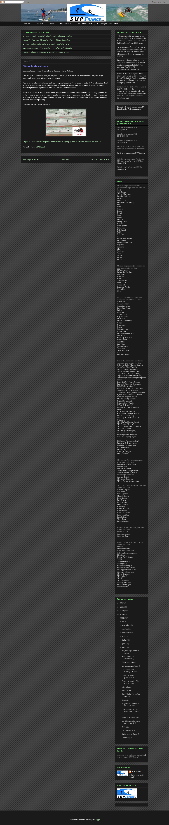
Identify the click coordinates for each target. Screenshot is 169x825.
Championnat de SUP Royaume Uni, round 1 (130, 711)
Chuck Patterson (123, 496)
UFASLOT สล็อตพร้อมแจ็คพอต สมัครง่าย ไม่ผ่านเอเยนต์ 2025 (46, 52)
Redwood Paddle (123, 287)
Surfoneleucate (122, 346)
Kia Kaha (120, 276)
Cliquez (26, 142)
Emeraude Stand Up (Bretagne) (129, 384)
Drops (119, 211)
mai (124, 647)
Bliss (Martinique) (124, 468)
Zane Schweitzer (123, 521)
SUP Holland (122, 576)
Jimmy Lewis (122, 222)
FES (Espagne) (122, 454)
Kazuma (120, 224)
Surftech (120, 253)
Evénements (65, 24)
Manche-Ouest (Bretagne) (126, 399)
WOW (119, 257)
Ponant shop (121, 331)
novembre (126, 625)
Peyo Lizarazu (127, 691)
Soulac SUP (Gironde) (125, 416)
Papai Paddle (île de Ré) (126, 412)
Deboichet (121, 274)
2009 (122, 614)
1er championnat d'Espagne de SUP (129, 671)
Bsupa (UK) (121, 449)
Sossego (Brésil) (123, 477)
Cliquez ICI (121, 163)
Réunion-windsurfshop (125, 333)
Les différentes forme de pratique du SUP (131, 722)
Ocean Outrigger (123, 329)
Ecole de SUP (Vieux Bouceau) (128, 382)
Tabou (119, 255)
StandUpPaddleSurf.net (126, 568)
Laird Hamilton (123, 515)
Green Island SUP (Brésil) (127, 473)
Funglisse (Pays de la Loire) (127, 397)
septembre (126, 633)
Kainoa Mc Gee (123, 509)
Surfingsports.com (124, 582)
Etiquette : (126, 700)
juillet (124, 640)
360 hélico (126, 727)
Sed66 (119, 559)
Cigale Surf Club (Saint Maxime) (129, 376)
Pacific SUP (121, 283)
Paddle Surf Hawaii (124, 238)
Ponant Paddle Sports (125, 557)
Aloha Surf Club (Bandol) (127, 367)
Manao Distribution (124, 321)
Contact (39, 24)
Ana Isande (121, 492)
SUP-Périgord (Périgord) (126, 430)
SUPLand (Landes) (124, 428)
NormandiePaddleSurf (125, 551)
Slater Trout (121, 519)
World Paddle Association (126, 445)
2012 (122, 603)
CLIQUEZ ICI (122, 130)
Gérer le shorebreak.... (37, 66)
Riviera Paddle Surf (124, 243)
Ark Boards (121, 192)
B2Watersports (122, 270)
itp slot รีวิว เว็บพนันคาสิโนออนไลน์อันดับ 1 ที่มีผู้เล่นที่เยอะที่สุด (46, 40)
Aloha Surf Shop (123, 306)
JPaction (120, 547)
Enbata (119, 310)
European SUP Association (127, 443)
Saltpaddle (121, 289)
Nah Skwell (121, 230)
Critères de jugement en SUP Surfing (131, 153)
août (124, 636)
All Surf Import (123, 304)
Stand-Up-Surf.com (124, 338)
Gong (119, 215)
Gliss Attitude (122, 314)
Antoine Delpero (123, 490)
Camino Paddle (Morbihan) (127, 369)
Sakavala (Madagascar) (125, 475)
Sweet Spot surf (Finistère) (127, 435)
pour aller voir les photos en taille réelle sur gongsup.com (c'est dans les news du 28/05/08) (66, 142)
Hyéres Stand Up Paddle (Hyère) (129, 395)
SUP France (136, 771)
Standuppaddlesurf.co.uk (126, 570)
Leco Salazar (122, 517)
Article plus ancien (100, 159)
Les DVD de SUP (84, 24)
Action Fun (121, 302)
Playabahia (121, 555)
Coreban (120, 209)
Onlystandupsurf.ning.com (127, 553)
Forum (52, 24)
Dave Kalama (122, 498)
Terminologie (127, 738)
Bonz (119, 207)
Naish (119, 232)
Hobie (119, 217)
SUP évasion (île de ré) (125, 424)
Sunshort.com (122, 340)
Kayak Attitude (122, 317)
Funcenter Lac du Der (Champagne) (130, 388)
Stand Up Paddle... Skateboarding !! (129, 657)
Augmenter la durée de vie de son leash (130, 705)
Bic (118, 205)
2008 (122, 618)
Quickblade (121, 285)
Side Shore (121, 336)
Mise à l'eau (126, 687)
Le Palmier (121, 319)
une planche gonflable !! (131, 666)
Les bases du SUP (128, 730)
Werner (120, 291)
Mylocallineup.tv (123, 549)
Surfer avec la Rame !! (130, 734)
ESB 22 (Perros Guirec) (126, 386)
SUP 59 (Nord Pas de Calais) (128, 422)
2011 (122, 607)
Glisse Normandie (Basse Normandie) (131, 393)
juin (124, 644)
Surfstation (121, 348)
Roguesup (120, 245)
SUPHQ (120, 578)
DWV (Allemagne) (124, 452)
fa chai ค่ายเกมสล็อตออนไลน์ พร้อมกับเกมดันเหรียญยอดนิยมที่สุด (47, 36)
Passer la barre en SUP (130, 717)
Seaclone (120, 247)
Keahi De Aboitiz (123, 513)
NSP (119, 236)
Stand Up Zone (122, 536)
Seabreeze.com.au (123, 534)
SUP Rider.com (123, 580)
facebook (142, 755)
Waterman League (124, 585)
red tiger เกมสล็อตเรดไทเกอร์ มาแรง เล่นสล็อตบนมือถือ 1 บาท (46, 44)
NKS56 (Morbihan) (124, 401)
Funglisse (120, 312)
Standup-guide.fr (123, 561)
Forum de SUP (122, 532)
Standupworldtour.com (125, 572)
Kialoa (119, 279)
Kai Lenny (121, 506)
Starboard (120, 251)
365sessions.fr (122, 587)
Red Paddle (121, 241)
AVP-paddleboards (124, 194)
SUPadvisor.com (123, 574)
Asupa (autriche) (123, 447)
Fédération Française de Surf (128, 441)
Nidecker (120, 234)
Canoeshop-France (124, 308)
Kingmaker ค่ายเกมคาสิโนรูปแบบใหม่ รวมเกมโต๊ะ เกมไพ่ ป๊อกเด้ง (47, 48)
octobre (125, 629)
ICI (30, 142)
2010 (122, 611)
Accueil (27, 24)
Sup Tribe (121, 344)
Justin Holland (122, 504)
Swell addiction (123, 350)
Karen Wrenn (122, 511)
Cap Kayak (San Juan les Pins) (128, 374)
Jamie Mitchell (122, 502)
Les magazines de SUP (107, 24)
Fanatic (120, 213)
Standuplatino (122, 563)
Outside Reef (122, 281)
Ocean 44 (120, 327)
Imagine (120, 219)
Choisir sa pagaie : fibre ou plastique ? (131, 682)
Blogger (97, 820)
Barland (120, 198)
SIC (118, 249)
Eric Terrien (121, 500)
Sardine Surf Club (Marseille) (128, 414)
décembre (126, 621)
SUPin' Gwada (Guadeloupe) (128, 481)
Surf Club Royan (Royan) (126, 437)
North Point (121, 325)
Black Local (121, 200)
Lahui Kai (121, 228)
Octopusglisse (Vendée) (125, 403)
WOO (119, 260)
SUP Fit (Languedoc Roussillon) (129, 426)
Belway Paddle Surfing (125, 203)
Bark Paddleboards (124, 196)
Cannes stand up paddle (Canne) (129, 371)
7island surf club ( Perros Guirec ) (130, 365)
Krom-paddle (122, 226)
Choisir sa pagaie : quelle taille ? (128, 676)
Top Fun (120, 352)
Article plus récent (31, 159)
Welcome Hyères (123, 355)
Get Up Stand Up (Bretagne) (128, 390)
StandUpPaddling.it (124, 566)
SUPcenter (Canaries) (125, 479)
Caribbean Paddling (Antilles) (128, 471)
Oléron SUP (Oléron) (125, 405)
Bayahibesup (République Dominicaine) (126, 465)
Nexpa (119, 323)
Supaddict (121, 342)
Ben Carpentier (122, 494)
